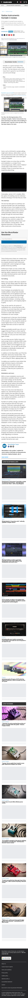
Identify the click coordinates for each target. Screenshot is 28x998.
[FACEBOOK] (9, 446)
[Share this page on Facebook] (2, 35)
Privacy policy (5, 972)
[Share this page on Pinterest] (9, 35)
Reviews (11, 31)
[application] (14, 181)
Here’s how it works (13, 39)
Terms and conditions (7, 969)
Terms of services (17, 245)
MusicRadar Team (19, 31)
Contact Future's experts (7, 966)
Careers (3, 984)
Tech (3, 11)
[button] (2, 2)
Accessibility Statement (7, 981)
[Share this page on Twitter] (4, 35)
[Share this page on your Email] (14, 35)
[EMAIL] (13, 446)
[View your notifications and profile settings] (17, 2)
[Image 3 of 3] (23, 104)
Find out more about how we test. (20, 95)
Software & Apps (9, 11)
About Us (4, 963)
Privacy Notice (19, 247)
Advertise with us (6, 978)
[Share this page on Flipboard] (11, 35)
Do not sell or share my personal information (12, 987)
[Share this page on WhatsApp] (7, 35)
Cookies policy (5, 975)
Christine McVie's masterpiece (14, 5)
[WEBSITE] (11, 446)
